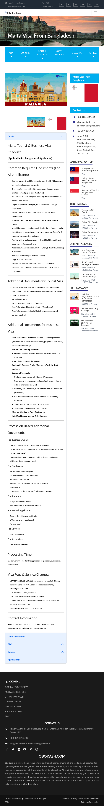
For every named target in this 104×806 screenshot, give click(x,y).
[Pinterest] (89, 4)
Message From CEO (15, 692)
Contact (11, 652)
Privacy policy (77, 798)
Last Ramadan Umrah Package (89, 275)
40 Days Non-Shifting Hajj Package (87, 322)
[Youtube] (82, 4)
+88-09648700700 (19, 738)
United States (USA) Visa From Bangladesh (89, 180)
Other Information (16, 636)
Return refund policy (90, 802)
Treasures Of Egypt (87, 211)
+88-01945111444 (86, 117)
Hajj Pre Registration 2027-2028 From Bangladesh (90, 297)
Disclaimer (64, 798)
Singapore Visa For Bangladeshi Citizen (90, 192)
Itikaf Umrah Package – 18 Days (90, 263)
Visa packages (13, 706)
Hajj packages (13, 701)
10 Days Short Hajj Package (89, 309)
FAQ (10, 644)
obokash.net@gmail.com (15, 6)
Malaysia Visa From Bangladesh (90, 169)
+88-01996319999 (85, 130)
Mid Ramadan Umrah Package (89, 251)
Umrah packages (15, 696)
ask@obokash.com (17, 3)
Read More (32, 784)
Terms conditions (91, 798)
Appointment (14, 659)
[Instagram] (96, 4)
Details (11, 136)
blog (8, 716)
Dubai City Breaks (90, 222)
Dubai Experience (90, 232)
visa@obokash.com (86, 122)
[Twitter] (68, 4)
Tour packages (13, 711)
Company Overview (16, 687)
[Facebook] (61, 4)
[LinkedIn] (75, 4)
